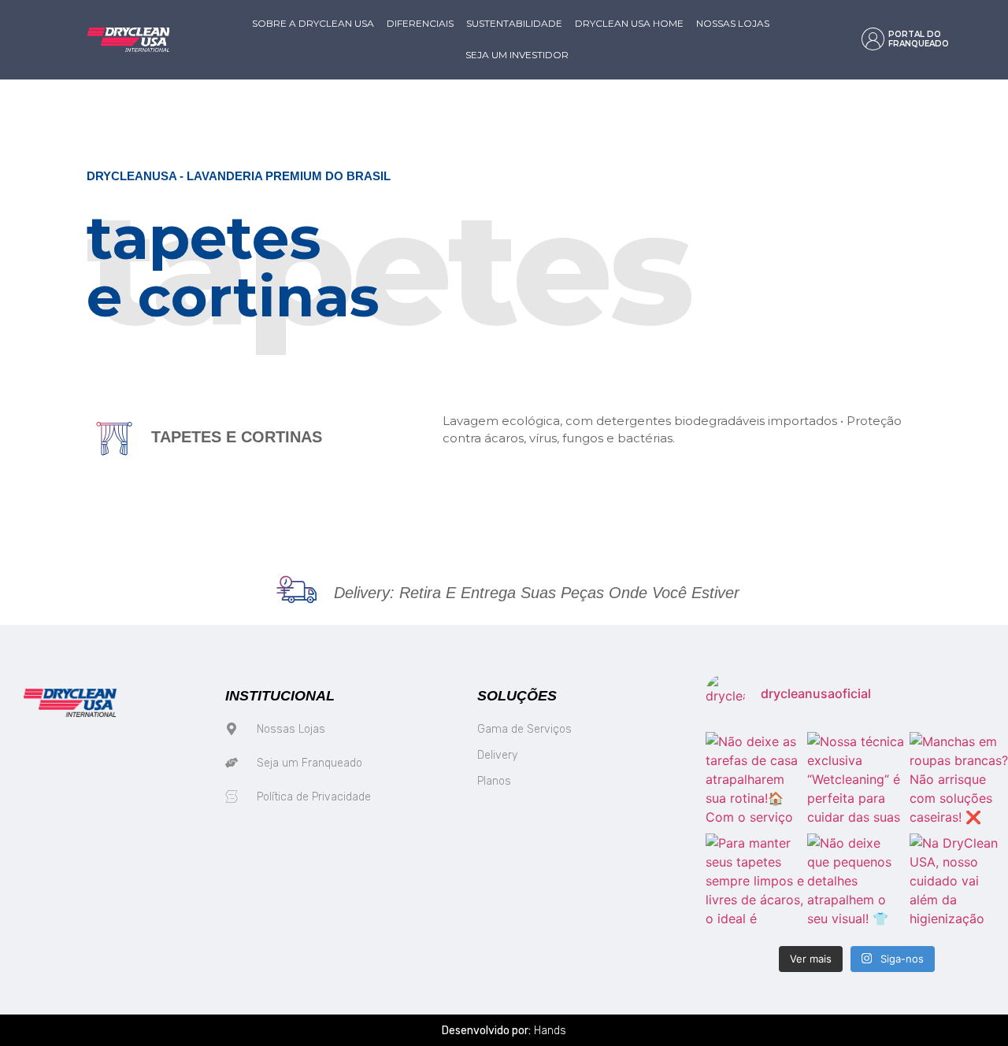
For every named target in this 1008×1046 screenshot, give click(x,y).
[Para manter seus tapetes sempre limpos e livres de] (755, 882)
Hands (550, 1030)
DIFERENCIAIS (420, 23)
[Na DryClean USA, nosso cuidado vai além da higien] (959, 882)
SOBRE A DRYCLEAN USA (313, 23)
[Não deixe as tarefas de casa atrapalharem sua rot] (755, 781)
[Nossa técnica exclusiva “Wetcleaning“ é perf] (856, 781)
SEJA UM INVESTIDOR (517, 55)
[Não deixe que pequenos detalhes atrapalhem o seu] (856, 882)
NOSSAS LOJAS (732, 23)
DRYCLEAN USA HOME (629, 23)
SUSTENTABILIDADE (514, 23)
